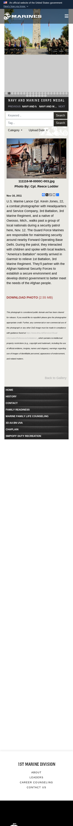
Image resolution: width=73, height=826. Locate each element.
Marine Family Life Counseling (27, 416)
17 (54, 93)
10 (33, 93)
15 (48, 93)
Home (9, 389)
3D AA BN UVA (14, 422)
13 (42, 93)
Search (60, 115)
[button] (16, 6)
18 (57, 93)
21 (66, 93)
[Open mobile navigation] (66, 16)
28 (45, 96)
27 (42, 96)
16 (51, 93)
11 (36, 93)
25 (36, 96)
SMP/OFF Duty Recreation (23, 436)
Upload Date (37, 130)
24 (33, 96)
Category (14, 130)
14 (45, 93)
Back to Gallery (55, 378)
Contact (12, 403)
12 (39, 93)
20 (63, 93)
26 (39, 96)
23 (30, 96)
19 (60, 93)
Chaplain (12, 429)
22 (27, 96)
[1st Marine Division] (23, 16)
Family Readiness (18, 409)
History (11, 396)
